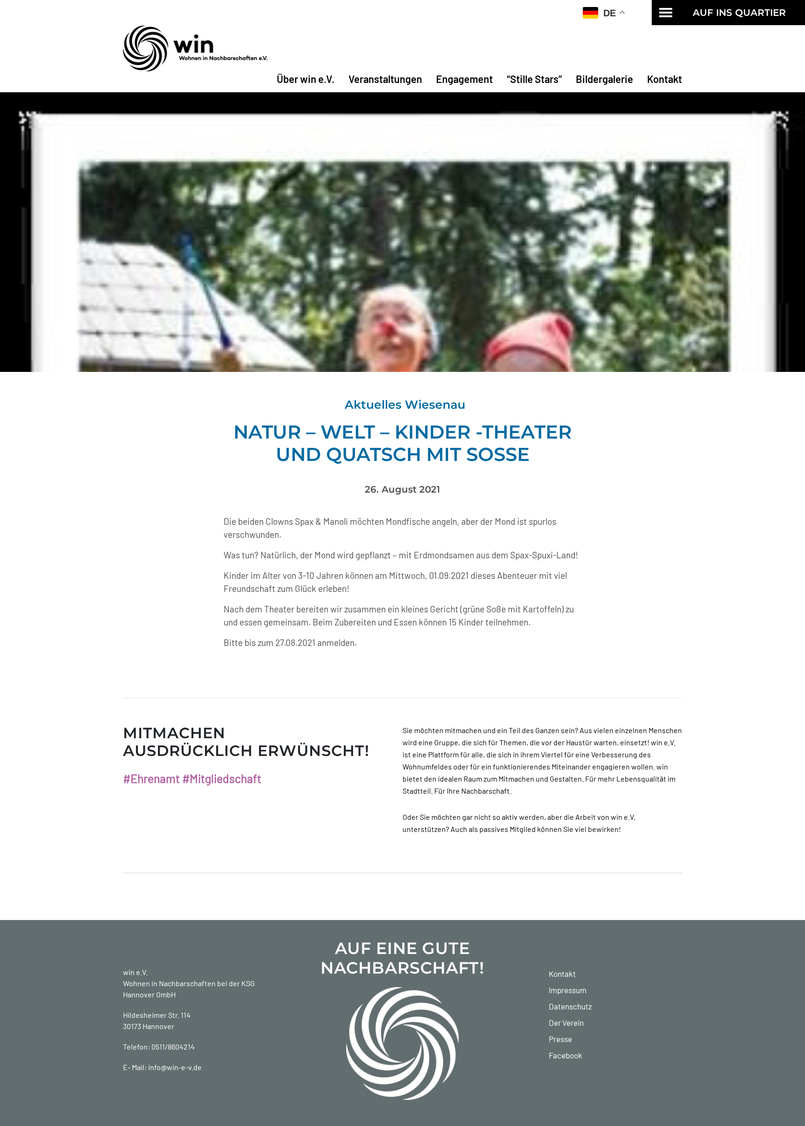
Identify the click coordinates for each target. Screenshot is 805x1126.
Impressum (568, 990)
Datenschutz (570, 1006)
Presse (560, 1039)
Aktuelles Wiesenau (405, 405)
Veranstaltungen (385, 79)
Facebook (565, 1055)
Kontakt (664, 79)
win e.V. (135, 972)
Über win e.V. (305, 79)
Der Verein (566, 1022)
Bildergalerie (604, 79)
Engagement (464, 79)
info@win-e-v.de (175, 1067)
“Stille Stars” (534, 79)
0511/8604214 (173, 1046)
